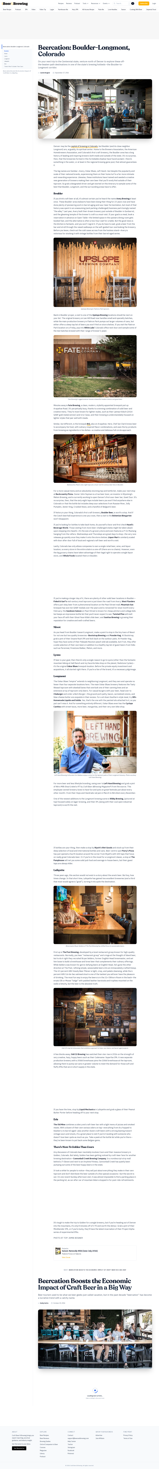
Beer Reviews (44, 1438)
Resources (94, 3)
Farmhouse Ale (63, 10)
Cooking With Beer (136, 10)
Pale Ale (101, 10)
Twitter (70, 1444)
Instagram (71, 1447)
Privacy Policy (128, 1435)
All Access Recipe (88, 10)
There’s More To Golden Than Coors (13, 66)
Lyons (5, 56)
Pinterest (71, 1453)
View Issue (66, 1257)
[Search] (132, 3)
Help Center (72, 1441)
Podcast (77, 3)
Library (42, 1453)
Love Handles (112, 10)
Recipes (61, 3)
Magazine (43, 1450)
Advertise (99, 1435)
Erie (5, 64)
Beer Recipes (44, 1435)
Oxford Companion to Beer (49, 1444)
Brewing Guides (45, 1441)
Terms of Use (127, 1438)
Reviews (69, 3)
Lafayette (6, 61)
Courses (42, 1447)
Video (33, 10)
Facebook (71, 1450)
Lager (52, 10)
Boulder (6, 51)
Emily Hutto (44, 1303)
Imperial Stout (151, 10)
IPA (26, 10)
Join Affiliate (100, 1438)
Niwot (5, 53)
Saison (123, 10)
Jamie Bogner (45, 73)
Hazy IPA (75, 10)
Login (154, 3)
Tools (84, 3)
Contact (70, 1435)
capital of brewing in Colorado (84, 146)
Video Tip (43, 10)
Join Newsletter (19, 1448)
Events (105, 3)
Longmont (7, 59)
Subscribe (144, 3)
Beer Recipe (7, 10)
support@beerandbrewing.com (78, 1438)
